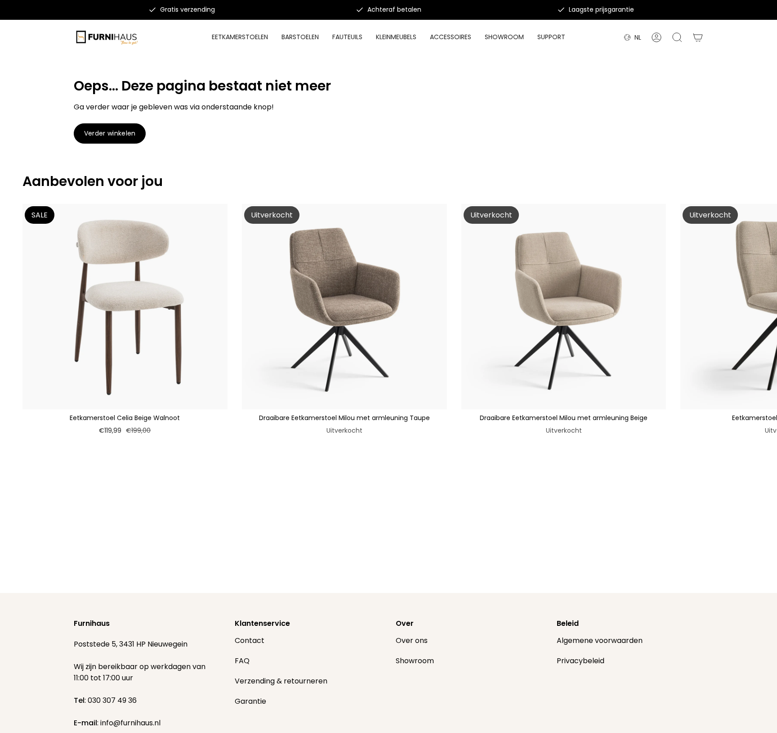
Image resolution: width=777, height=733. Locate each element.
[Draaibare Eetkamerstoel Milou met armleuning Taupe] (344, 306)
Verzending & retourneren (281, 681)
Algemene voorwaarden (600, 640)
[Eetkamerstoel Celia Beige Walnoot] (125, 306)
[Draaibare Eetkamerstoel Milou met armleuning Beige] (563, 306)
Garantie (250, 701)
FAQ (242, 661)
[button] (450, 38)
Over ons (412, 640)
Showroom (415, 661)
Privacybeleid (580, 661)
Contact (249, 640)
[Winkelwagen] (698, 37)
